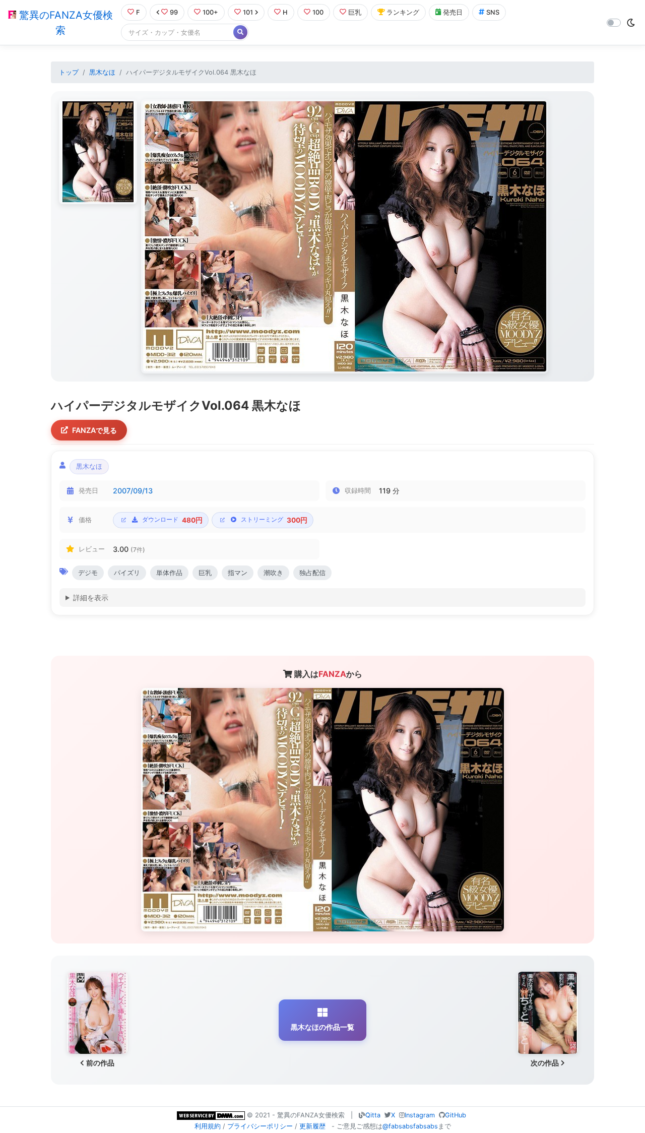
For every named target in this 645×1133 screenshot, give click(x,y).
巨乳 (354, 12)
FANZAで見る (94, 430)
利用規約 (208, 1126)
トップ (69, 72)
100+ (210, 12)
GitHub (455, 1115)
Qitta (372, 1115)
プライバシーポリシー (260, 1126)
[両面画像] (344, 236)
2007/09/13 (133, 490)
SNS (492, 12)
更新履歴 (312, 1126)
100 (318, 12)
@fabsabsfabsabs (410, 1126)
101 (248, 12)
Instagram (420, 1115)
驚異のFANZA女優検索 (64, 22)
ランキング (402, 12)
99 (174, 12)
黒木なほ (102, 72)
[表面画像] (98, 151)
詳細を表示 (90, 597)
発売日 (453, 12)
